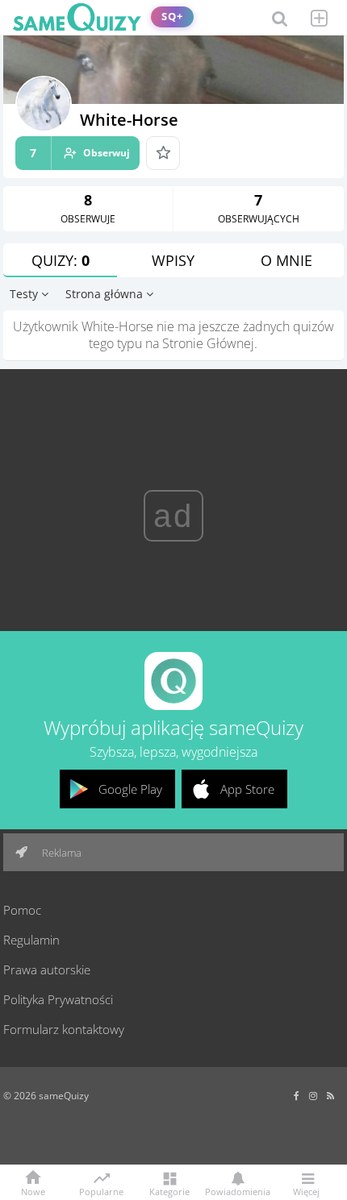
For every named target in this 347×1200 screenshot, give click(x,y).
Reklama (61, 852)
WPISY (173, 260)
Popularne (101, 1190)
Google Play (130, 789)
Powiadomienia (237, 1190)
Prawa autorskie (46, 969)
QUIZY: (60, 260)
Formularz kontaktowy (63, 1029)
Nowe (33, 1190)
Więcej (306, 1190)
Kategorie (169, 1190)
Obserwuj (80, 152)
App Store (247, 789)
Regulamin (31, 940)
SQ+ (172, 16)
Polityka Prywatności (58, 999)
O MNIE (286, 260)
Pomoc (22, 910)
